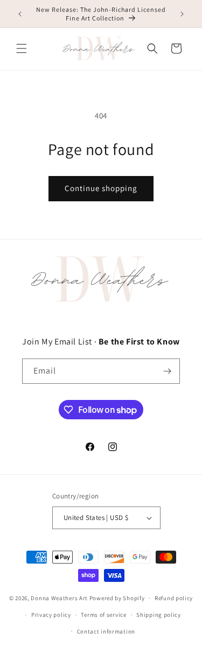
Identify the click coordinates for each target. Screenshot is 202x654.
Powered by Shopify (117, 598)
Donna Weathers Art (59, 598)
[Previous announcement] (20, 14)
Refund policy (174, 598)
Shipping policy (158, 614)
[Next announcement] (182, 14)
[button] (21, 48)
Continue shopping (101, 188)
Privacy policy (51, 614)
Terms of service (103, 614)
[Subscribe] (167, 371)
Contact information (106, 631)
